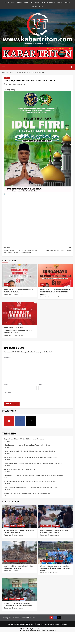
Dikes (26, 2)
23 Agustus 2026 (18, 608)
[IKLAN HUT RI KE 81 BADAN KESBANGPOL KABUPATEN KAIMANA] (19, 275)
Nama (6, 384)
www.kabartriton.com (37, 39)
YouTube (41, 6)
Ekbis (31, 2)
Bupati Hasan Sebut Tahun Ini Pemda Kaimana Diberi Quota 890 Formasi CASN (30, 457)
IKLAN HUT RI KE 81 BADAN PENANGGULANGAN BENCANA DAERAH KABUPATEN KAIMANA (18, 330)
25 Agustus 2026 (18, 535)
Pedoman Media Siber (28, 618)
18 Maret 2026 (18, 84)
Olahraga (67, 2)
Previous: (20, 250)
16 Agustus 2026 (18, 294)
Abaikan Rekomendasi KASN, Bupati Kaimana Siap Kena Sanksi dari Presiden (29, 451)
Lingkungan (8, 561)
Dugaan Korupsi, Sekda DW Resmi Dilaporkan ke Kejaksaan (24, 439)
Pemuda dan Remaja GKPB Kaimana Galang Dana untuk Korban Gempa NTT (54, 532)
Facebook (34, 6)
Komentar (8, 357)
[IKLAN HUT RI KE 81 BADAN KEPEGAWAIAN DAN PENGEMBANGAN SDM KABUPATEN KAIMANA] (55, 275)
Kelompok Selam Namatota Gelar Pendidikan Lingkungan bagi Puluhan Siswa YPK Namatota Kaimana (55, 568)
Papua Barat (51, 2)
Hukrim (19, 2)
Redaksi (16, 618)
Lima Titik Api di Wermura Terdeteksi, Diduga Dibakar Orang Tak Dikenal (18, 567)
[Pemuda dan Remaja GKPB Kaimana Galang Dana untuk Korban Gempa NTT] (55, 516)
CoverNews (54, 624)
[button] (4, 66)
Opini (37, 2)
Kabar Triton (8, 84)
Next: (58, 249)
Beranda (6, 2)
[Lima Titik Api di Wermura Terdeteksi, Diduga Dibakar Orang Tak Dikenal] (19, 552)
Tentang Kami (7, 618)
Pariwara (7, 78)
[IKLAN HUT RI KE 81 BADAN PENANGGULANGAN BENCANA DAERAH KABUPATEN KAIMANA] (19, 313)
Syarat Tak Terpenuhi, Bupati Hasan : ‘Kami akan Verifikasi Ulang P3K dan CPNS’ (30, 487)
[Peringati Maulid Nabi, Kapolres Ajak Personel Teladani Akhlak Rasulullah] (19, 516)
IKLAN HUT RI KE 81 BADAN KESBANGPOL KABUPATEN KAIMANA (18, 290)
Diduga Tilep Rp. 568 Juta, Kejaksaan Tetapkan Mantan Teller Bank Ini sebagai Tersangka (33, 475)
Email (40, 384)
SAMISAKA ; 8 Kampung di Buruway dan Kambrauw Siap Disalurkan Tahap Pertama (18, 605)
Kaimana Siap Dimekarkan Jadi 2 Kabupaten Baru (20, 469)
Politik (43, 2)
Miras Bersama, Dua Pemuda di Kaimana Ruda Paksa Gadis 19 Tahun (27, 445)
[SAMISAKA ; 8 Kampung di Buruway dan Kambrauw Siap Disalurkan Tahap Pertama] (19, 589)
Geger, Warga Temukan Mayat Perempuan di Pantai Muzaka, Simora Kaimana (29, 481)
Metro (13, 2)
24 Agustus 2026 (54, 573)
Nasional (59, 2)
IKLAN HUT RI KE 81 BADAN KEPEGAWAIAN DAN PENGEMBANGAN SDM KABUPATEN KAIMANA (55, 291)
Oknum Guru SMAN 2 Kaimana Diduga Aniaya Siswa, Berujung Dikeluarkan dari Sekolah (33, 463)
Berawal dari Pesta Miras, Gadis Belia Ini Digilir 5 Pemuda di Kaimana (27, 493)
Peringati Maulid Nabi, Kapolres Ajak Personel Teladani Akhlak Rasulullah (19, 532)
